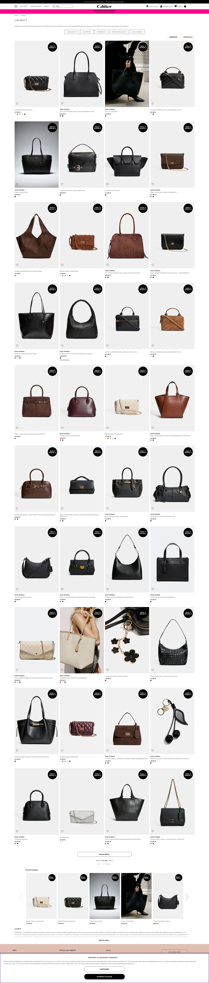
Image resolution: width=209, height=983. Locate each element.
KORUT (46, 6)
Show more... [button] (104, 854)
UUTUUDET (24, 6)
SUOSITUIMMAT (35, 6)
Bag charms (137, 32)
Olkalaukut (72, 32)
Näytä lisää (104, 940)
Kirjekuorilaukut (119, 32)
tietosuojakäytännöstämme (105, 963)
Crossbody (101, 32)
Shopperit (87, 32)
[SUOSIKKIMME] (188, 37)
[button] (167, 6)
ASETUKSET (104, 969)
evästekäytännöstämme (125, 963)
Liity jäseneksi (175, 952)
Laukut (23, 15)
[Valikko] (16, 6)
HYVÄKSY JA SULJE (104, 977)
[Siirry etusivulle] (104, 6)
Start (16, 15)
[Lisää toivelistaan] (17, 103)
